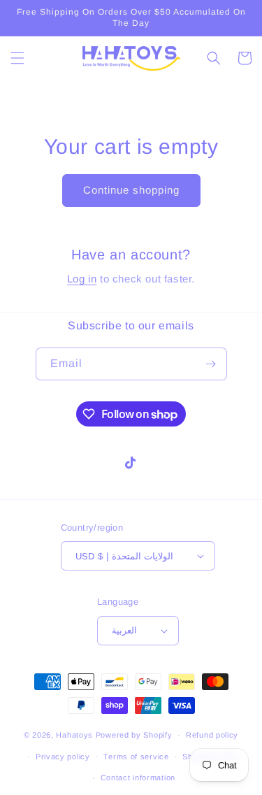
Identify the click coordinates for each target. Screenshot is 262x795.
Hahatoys (74, 735)
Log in (82, 279)
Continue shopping (131, 190)
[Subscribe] (211, 364)
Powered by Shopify (134, 735)
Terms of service (135, 756)
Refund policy (212, 735)
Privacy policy (63, 756)
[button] (17, 58)
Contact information (138, 777)
